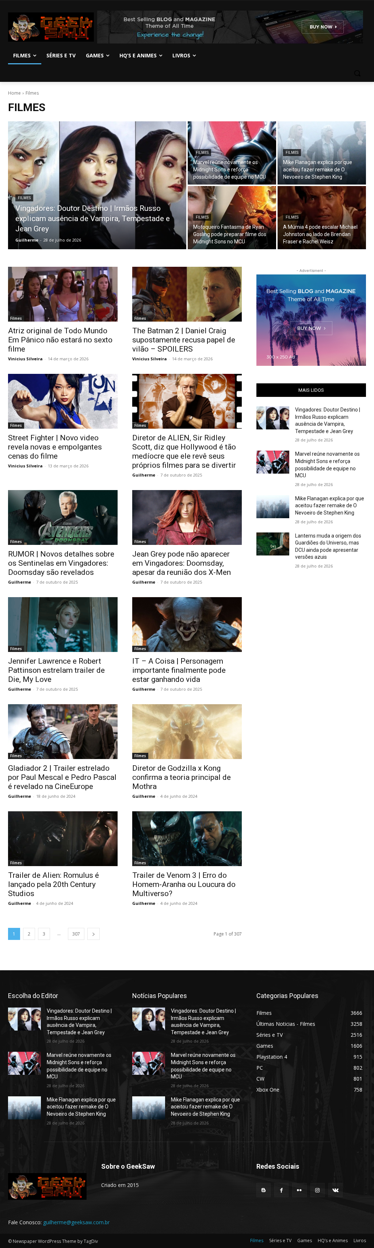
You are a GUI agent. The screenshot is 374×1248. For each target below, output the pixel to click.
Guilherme (143, 475)
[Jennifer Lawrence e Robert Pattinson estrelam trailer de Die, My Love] (63, 624)
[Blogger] (263, 1190)
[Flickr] (299, 1190)
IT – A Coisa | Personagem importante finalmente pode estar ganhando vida (179, 670)
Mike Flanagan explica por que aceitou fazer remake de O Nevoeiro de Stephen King (329, 506)
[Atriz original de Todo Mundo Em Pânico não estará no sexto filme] (63, 294)
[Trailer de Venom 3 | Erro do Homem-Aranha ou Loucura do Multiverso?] (187, 838)
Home (14, 93)
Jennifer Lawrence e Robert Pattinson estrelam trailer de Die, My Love (56, 670)
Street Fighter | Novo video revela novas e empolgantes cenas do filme (55, 446)
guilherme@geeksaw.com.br (76, 1222)
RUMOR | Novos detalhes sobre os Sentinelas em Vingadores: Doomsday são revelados (61, 563)
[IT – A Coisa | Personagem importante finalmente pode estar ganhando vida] (187, 624)
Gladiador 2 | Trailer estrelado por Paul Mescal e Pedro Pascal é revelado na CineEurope (62, 777)
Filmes (24, 198)
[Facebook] (281, 1190)
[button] (357, 73)
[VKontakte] (335, 1190)
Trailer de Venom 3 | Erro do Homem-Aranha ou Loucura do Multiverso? (184, 884)
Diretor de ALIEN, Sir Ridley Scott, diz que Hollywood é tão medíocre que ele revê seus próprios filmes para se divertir (184, 451)
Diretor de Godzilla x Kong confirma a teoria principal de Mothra (181, 777)
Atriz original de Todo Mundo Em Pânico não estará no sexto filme (60, 339)
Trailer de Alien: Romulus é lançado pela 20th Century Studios (53, 884)
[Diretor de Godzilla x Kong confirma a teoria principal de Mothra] (187, 731)
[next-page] (93, 934)
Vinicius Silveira (25, 358)
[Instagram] (317, 1190)
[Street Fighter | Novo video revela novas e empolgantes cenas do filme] (63, 401)
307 (76, 934)
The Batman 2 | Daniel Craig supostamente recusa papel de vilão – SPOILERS (183, 339)
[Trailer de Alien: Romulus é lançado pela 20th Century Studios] (63, 838)
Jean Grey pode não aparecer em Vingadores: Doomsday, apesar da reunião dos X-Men (181, 563)
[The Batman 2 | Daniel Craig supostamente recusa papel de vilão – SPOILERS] (187, 294)
